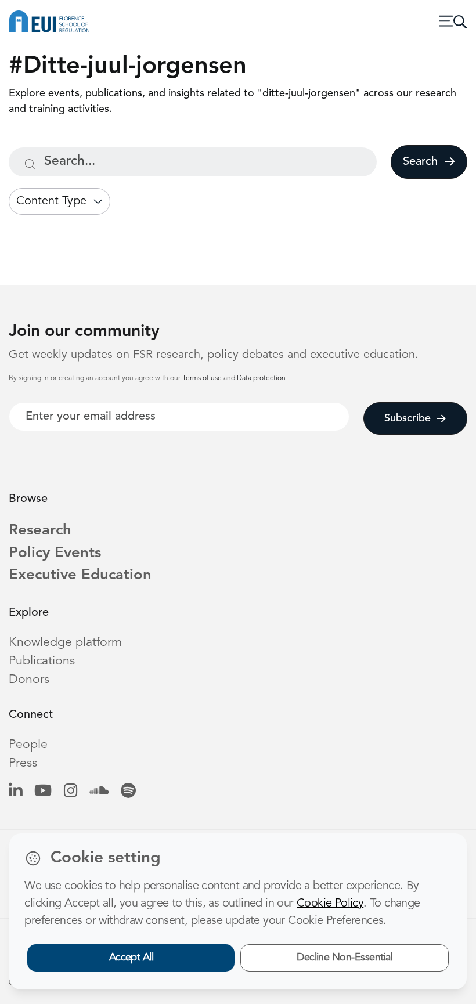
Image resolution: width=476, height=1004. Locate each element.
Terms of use (202, 378)
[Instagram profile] (70, 792)
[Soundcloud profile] (99, 792)
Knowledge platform (65, 643)
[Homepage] (49, 21)
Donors (29, 680)
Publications (42, 661)
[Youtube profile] (43, 792)
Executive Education (80, 575)
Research (40, 530)
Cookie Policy (330, 903)
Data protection (261, 378)
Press (23, 763)
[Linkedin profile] (15, 792)
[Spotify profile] (128, 792)
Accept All (131, 957)
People (28, 745)
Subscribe (407, 418)
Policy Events (55, 553)
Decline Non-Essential (344, 957)
